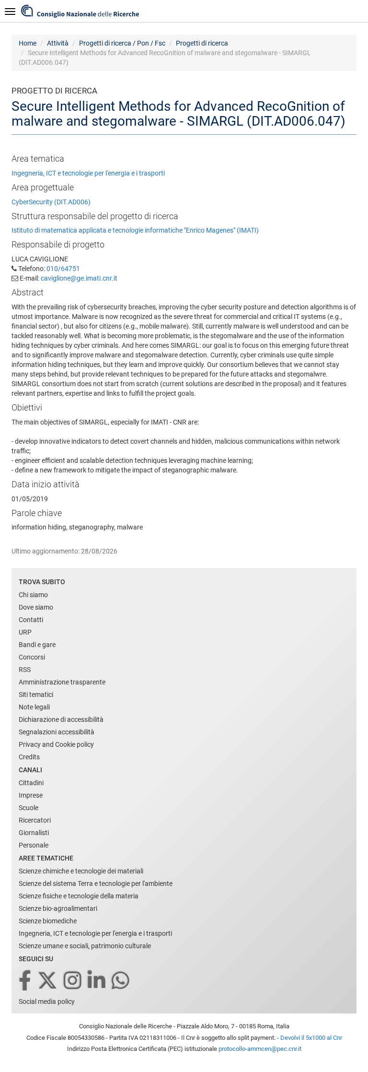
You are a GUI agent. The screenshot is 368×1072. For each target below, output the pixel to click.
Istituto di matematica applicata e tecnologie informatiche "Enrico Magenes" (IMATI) (135, 230)
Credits (29, 757)
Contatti (31, 620)
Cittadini (31, 783)
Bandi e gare (37, 644)
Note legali (34, 707)
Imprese (31, 795)
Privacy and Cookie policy (56, 744)
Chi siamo (33, 595)
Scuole (28, 808)
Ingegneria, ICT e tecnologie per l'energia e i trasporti (88, 173)
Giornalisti (34, 832)
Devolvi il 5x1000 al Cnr (311, 1037)
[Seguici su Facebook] (26, 981)
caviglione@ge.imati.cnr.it (79, 278)
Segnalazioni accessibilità (56, 732)
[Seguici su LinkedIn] (97, 981)
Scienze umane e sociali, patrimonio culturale (85, 946)
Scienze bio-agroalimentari (58, 908)
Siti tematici (36, 694)
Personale (33, 845)
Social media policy (47, 1001)
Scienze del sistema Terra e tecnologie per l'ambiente (95, 883)
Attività (58, 43)
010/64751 (63, 268)
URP (25, 632)
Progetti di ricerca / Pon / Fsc (122, 43)
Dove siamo (36, 607)
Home (27, 43)
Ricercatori (35, 820)
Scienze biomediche (48, 921)
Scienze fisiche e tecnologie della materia (78, 896)
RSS (25, 669)
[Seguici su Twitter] (48, 981)
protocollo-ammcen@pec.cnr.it (259, 1048)
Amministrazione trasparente (62, 682)
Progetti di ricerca (202, 43)
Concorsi (32, 657)
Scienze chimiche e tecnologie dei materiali (81, 871)
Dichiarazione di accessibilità (61, 719)
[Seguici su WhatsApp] (121, 981)
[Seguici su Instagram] (73, 981)
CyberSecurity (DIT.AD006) (51, 202)
